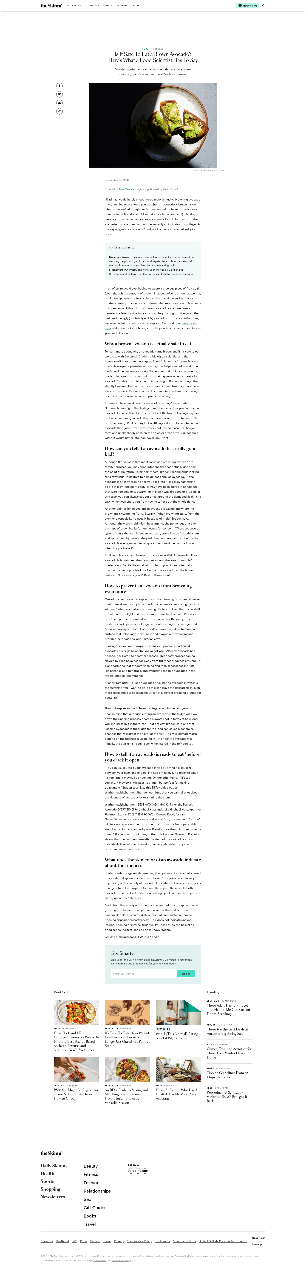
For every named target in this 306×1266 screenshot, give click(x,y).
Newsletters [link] (53, 1197)
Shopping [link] (123, 5)
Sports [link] (107, 5)
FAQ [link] (74, 1241)
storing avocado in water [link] (178, 682)
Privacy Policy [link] (100, 1260)
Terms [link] (107, 1241)
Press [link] (83, 1241)
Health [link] (94, 5)
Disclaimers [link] (162, 1241)
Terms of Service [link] (120, 1260)
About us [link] (47, 1241)
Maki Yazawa (126, 189)
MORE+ (137, 5)
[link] (51, 5)
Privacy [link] (119, 1241)
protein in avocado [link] (156, 293)
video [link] (164, 787)
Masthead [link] (62, 1241)
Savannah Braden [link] (136, 356)
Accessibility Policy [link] (139, 1241)
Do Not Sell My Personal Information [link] (223, 1241)
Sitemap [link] (257, 1244)
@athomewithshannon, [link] (121, 792)
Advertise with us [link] (184, 1241)
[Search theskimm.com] (263, 5)
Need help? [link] (258, 1237)
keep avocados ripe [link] (147, 682)
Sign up (186, 973)
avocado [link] (194, 199)
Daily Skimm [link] (74, 5)
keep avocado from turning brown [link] (160, 599)
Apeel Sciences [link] (162, 361)
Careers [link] (95, 1241)
